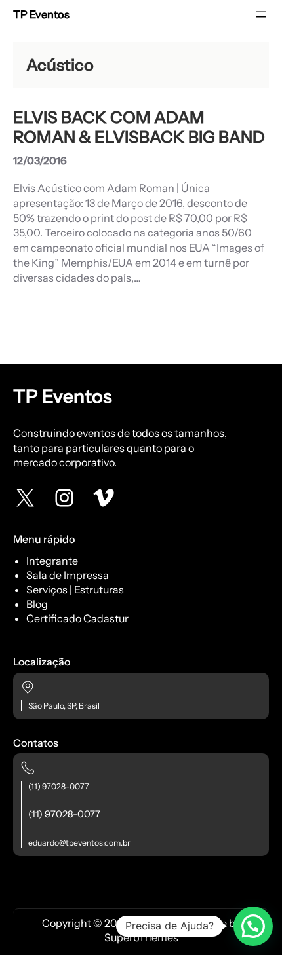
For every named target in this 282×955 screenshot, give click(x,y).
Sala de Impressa (67, 575)
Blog (37, 603)
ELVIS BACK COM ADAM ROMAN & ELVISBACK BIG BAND (139, 127)
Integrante (52, 560)
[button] (253, 926)
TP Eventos (41, 14)
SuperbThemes (141, 937)
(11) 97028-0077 (58, 786)
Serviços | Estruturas (75, 589)
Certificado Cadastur (77, 618)
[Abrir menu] (261, 14)
